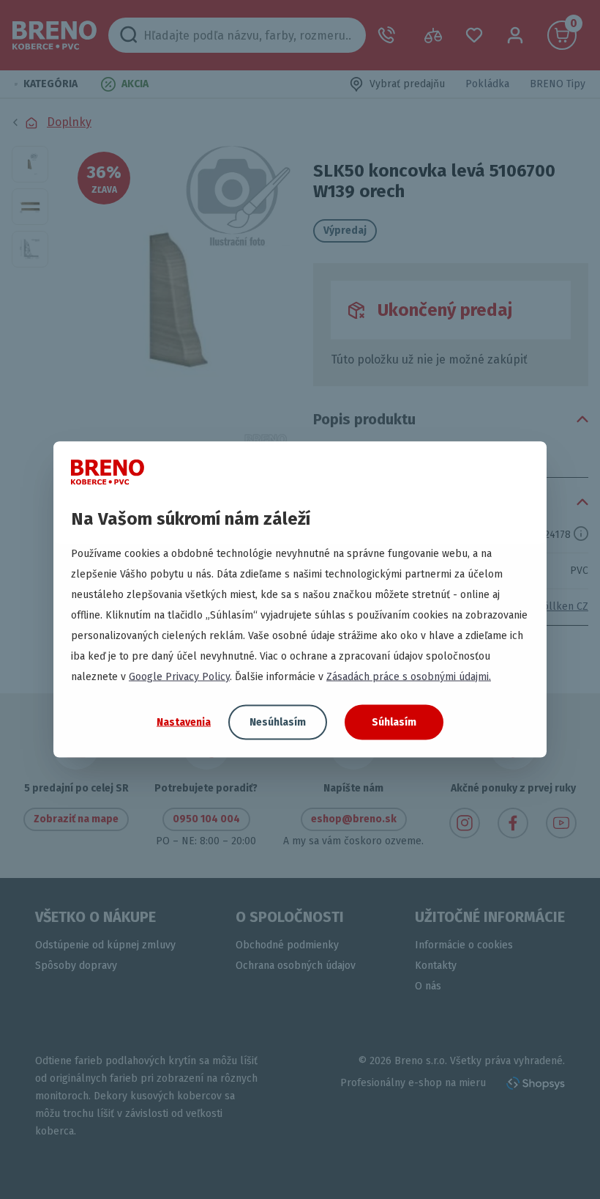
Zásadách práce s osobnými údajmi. (408, 677)
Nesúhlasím (278, 722)
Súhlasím (394, 722)
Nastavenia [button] (184, 721)
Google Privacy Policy (179, 677)
